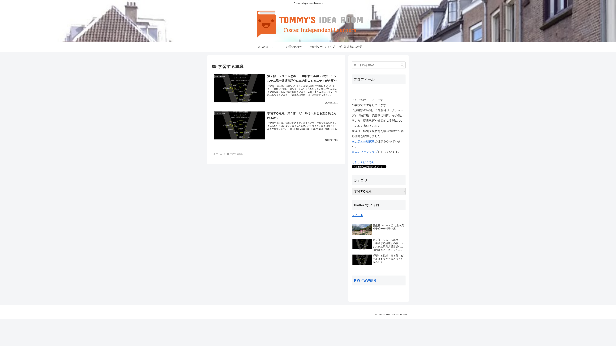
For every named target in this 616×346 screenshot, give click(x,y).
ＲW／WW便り (365, 280)
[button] (402, 65)
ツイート (357, 215)
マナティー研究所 (363, 141)
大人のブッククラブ (365, 151)
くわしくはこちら (363, 162)
